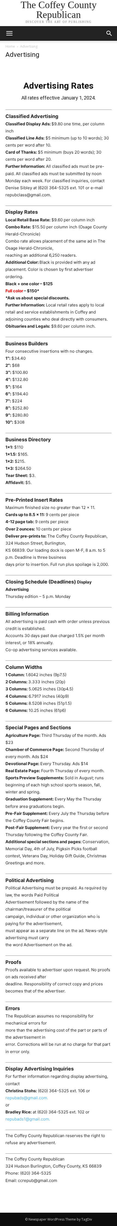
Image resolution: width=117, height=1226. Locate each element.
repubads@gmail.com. (26, 1097)
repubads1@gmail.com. (27, 1119)
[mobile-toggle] (9, 33)
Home (10, 46)
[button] (109, 33)
